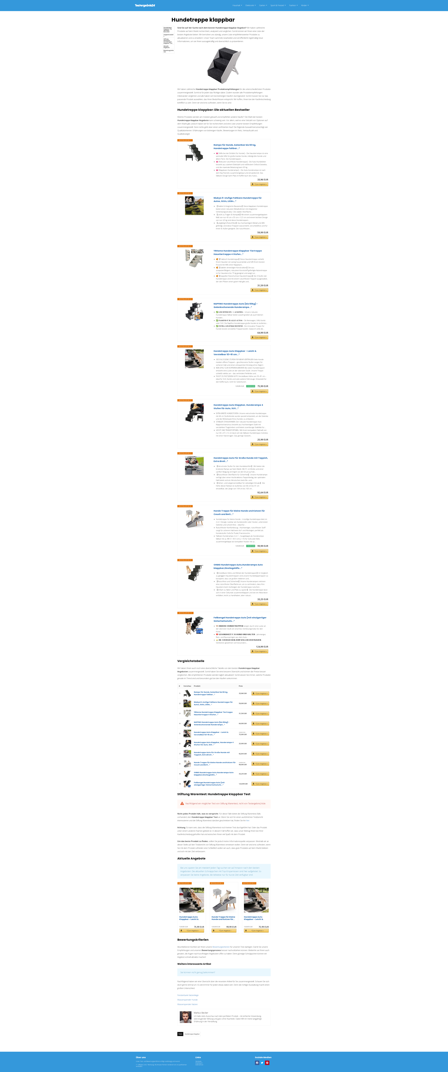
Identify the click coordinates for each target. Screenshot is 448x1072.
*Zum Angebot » (260, 184)
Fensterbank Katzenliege (188, 995)
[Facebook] (257, 1063)
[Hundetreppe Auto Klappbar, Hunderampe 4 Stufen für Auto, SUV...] (194, 412)
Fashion (292, 5)
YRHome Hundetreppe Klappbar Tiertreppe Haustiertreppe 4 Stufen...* (238, 252)
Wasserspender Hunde (187, 999)
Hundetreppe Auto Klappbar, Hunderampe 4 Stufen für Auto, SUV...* (238, 406)
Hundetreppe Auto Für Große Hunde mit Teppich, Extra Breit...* (241, 459)
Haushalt (236, 5)
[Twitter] (262, 1063)
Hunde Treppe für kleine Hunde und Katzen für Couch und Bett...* (239, 512)
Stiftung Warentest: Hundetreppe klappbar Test (168, 41)
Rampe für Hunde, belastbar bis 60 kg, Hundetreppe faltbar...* (235, 146)
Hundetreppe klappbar (192, 1034)
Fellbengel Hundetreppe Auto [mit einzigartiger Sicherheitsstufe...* (240, 619)
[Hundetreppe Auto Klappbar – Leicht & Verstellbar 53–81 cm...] (194, 358)
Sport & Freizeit (277, 5)
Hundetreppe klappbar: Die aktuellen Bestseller (168, 30)
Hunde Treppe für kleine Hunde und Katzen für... (223, 918)
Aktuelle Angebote (167, 46)
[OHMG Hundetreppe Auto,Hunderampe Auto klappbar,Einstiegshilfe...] (194, 572)
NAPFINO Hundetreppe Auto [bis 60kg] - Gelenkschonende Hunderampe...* (236, 305)
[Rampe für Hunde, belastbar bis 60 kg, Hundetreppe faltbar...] (194, 152)
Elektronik (249, 5)
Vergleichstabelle (168, 35)
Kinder (304, 5)
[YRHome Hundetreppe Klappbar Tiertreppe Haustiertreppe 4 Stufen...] (194, 258)
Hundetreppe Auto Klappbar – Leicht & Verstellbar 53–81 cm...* (235, 353)
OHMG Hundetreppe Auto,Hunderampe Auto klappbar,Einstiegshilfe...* (238, 566)
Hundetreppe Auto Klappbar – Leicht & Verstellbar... (189, 918)
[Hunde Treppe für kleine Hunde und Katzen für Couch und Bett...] (194, 518)
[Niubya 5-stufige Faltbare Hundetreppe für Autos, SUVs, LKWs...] (194, 205)
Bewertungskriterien (169, 51)
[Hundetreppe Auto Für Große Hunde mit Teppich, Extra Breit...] (194, 465)
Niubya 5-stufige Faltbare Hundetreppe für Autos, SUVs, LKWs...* (238, 199)
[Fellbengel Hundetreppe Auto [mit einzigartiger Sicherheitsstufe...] (194, 625)
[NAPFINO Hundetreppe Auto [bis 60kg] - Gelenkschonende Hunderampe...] (194, 311)
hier (247, 820)
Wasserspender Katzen (187, 1004)
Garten (262, 5)
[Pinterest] (267, 1063)
